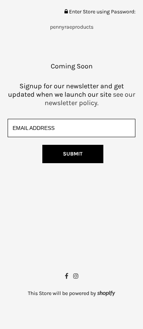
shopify (106, 293)
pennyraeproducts (71, 27)
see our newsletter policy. (90, 98)
